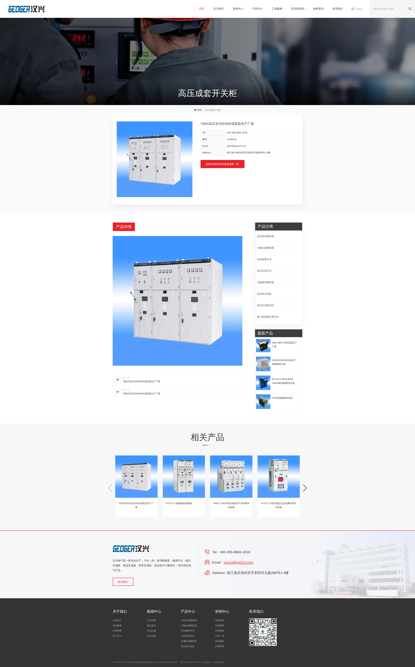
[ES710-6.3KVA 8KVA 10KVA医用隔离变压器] (263, 383)
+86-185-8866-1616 (237, 132)
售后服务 (117, 625)
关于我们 (218, 8)
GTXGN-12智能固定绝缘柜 (178, 503)
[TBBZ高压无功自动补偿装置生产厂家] (136, 476)
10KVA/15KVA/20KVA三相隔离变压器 (284, 362)
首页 (201, 8)
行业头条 (151, 636)
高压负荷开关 (264, 270)
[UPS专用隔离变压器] (263, 401)
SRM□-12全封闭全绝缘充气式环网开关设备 (231, 505)
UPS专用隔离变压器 (282, 398)
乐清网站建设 (219, 662)
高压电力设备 (264, 293)
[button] (305, 488)
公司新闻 (151, 620)
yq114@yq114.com (236, 146)
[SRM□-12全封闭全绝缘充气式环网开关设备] (231, 476)
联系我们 (338, 8)
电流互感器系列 (265, 305)
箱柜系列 (318, 8)
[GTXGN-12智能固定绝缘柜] (184, 476)
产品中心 (257, 8)
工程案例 (277, 8)
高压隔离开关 (264, 259)
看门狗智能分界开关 (268, 316)
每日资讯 (151, 625)
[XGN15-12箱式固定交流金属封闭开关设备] (279, 476)
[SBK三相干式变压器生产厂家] (263, 345)
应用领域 (219, 625)
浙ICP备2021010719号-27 (191, 662)
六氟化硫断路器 (265, 247)
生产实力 (117, 636)
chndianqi (232, 139)
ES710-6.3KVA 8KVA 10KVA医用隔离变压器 (283, 381)
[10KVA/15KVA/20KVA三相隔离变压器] (263, 364)
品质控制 (219, 620)
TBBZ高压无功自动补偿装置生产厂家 (136, 505)
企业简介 (117, 620)
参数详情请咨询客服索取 (220, 164)
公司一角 (219, 636)
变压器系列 (297, 8)
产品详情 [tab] (124, 227)
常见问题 (151, 631)
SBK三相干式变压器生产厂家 (284, 344)
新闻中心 (238, 8)
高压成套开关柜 (213, 110)
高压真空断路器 (265, 236)
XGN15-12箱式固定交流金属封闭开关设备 (278, 505)
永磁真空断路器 (265, 282)
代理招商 (117, 631)
